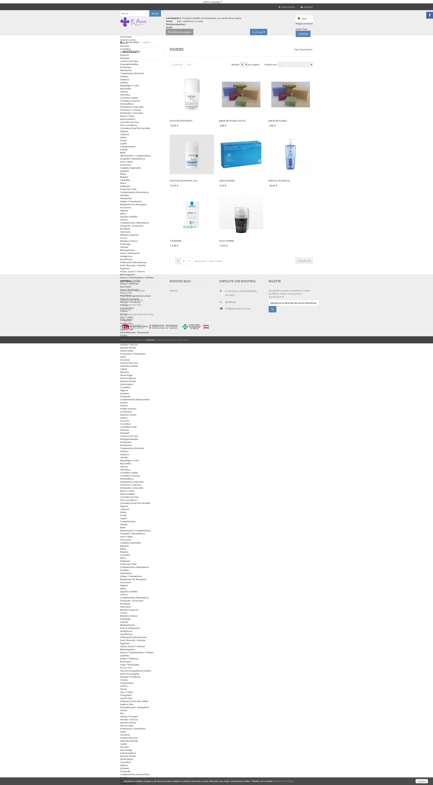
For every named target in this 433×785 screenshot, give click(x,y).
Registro (308, 6)
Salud (123, 356)
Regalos (124, 176)
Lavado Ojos (126, 323)
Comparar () (304, 260)
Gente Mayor (126, 384)
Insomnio (125, 359)
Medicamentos (127, 250)
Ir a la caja (257, 32)
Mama (123, 173)
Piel (122, 713)
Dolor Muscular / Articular (133, 265)
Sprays (123, 689)
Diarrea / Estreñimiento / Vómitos (137, 277)
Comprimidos (127, 682)
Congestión (126, 695)
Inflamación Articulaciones (133, 262)
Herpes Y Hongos (129, 341)
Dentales (124, 195)
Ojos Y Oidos (126, 692)
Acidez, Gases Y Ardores (132, 271)
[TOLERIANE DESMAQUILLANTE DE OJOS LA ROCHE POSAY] (192, 193)
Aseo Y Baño (126, 161)
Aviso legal (125, 309)
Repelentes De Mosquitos (133, 204)
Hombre (124, 76)
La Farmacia (126, 36)
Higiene (124, 131)
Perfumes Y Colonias (130, 109)
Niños (123, 183)
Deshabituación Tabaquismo (134, 332)
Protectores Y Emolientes (133, 353)
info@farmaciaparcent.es (237, 308)
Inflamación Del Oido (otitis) (134, 326)
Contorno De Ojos (129, 61)
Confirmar (303, 33)
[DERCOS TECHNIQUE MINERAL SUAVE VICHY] (290, 133)
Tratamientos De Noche (132, 73)
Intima (123, 137)
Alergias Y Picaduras (130, 676)
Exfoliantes (125, 67)
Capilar (123, 143)
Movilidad (125, 228)
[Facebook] (429, 15)
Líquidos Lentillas (129, 216)
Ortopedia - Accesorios (131, 225)
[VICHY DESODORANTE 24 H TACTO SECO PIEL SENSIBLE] (192, 133)
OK (272, 309)
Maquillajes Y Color (129, 85)
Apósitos (124, 372)
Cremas (124, 679)
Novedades (131, 51)
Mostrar (236, 64)
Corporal (124, 134)
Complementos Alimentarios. (134, 222)
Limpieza (124, 79)
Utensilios (125, 94)
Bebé (123, 152)
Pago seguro (126, 319)
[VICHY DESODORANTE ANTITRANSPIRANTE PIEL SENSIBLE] (192, 73)
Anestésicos (126, 259)
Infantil (123, 149)
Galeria (123, 42)
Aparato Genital (128, 347)
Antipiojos (125, 186)
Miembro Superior (129, 234)
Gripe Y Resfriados (129, 664)
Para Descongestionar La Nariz (135, 670)
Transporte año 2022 (130, 304)
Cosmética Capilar (129, 97)
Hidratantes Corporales (132, 106)
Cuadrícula (177, 64)
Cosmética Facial (128, 426)
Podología (125, 244)
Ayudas (124, 402)
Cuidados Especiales (130, 167)
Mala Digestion (127, 274)
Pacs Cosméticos (128, 125)
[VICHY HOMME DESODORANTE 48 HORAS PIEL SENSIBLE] (241, 193)
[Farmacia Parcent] (133, 26)
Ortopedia (125, 396)
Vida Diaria (125, 231)
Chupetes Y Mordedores (132, 158)
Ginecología (126, 375)
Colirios (124, 219)
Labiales (124, 82)
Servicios (124, 45)
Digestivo (125, 268)
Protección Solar (128, 189)
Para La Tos (126, 667)
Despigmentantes (129, 64)
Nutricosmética (127, 119)
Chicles (123, 335)
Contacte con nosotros (131, 300)
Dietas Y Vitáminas (129, 658)
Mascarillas (125, 88)
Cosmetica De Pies (129, 122)
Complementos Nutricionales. (135, 399)
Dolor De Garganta (129, 673)
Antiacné (124, 429)
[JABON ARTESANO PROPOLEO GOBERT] (290, 73)
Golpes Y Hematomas (131, 201)
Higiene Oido (126, 329)
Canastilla (125, 180)
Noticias (174, 290)
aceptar (421, 781)
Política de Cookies (283, 781)
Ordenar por (270, 64)
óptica (123, 213)
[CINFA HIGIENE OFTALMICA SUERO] (241, 133)
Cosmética (125, 387)
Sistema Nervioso (129, 362)
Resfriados (125, 661)
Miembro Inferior (129, 240)
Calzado (124, 247)
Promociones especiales (132, 290)
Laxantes (124, 655)
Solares (124, 91)
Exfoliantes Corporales (131, 112)
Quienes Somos (128, 39)
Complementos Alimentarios (134, 192)
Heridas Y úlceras (129, 344)
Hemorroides (127, 350)
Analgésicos (126, 256)
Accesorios (125, 164)
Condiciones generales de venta (136, 314)
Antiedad (124, 432)
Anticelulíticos (127, 103)
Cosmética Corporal (130, 100)
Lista (189, 64)
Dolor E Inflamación (130, 253)
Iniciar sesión (288, 6)
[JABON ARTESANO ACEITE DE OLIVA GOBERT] (241, 73)
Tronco (123, 237)
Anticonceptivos (128, 378)
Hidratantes (126, 70)
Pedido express (128, 408)
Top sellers (126, 295)
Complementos (128, 146)
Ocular (123, 140)
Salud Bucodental (129, 365)
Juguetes (124, 170)
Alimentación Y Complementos (135, 155)
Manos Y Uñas (127, 116)
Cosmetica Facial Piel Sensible (135, 128)
